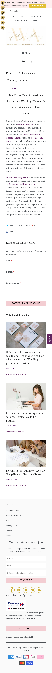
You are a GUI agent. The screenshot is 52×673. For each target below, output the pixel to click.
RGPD (8, 536)
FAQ (7, 521)
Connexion (36, 16)
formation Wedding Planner (22, 184)
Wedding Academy (21, 648)
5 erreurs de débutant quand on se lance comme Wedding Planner (25, 417)
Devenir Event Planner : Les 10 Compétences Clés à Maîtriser (25, 472)
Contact (9, 531)
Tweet (11, 225)
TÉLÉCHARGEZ (38, 6)
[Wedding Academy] (26, 37)
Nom (9, 261)
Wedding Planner (25, 124)
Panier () (22, 20)
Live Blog (26, 61)
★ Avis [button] (50, 339)
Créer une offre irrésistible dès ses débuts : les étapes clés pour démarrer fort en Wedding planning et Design (25, 358)
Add (35, 225)
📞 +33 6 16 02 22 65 (19, 16)
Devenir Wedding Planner (18, 177)
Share (19, 225)
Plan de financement (14, 515)
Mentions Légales (13, 510)
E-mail (10, 272)
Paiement (33, 20)
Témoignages (11, 526)
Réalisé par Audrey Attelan (33, 649)
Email (11, 232)
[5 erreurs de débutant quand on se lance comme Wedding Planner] (26, 396)
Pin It (28, 225)
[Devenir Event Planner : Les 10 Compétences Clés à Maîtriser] (26, 453)
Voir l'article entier (15, 374)
